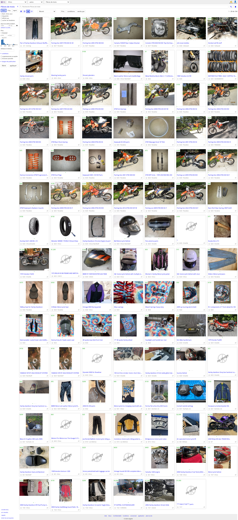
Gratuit (4, 33)
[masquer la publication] (47, 46)
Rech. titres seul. (7, 14)
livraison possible (7, 58)
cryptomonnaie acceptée (10, 56)
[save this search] (235, 6)
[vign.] (24, 11)
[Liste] (21, 11)
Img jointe (5, 16)
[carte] (31, 11)
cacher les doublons (8, 20)
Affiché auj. (5, 18)
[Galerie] (28, 11)
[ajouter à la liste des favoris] (21, 46)
